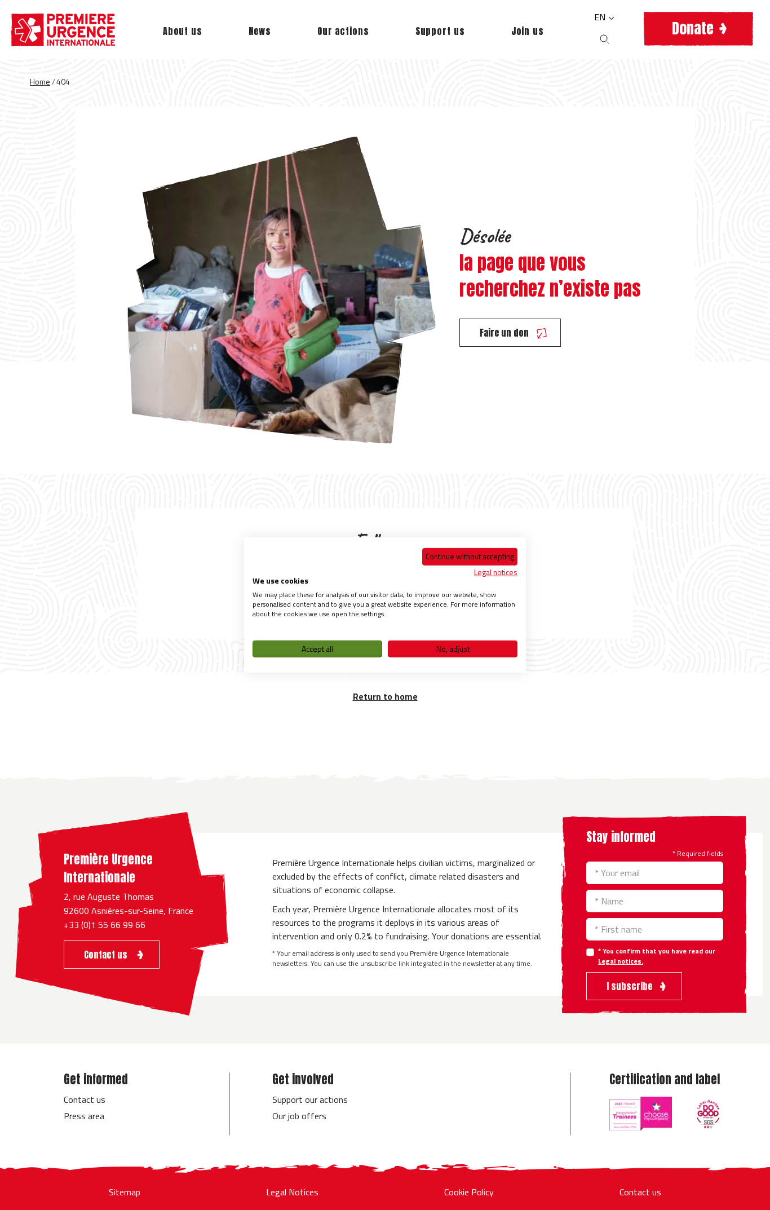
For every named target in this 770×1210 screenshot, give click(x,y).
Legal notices (495, 571)
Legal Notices (292, 1192)
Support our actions (310, 1099)
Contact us (84, 1099)
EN (601, 17)
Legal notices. (620, 961)
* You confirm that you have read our (656, 956)
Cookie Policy (469, 1192)
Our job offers (299, 1116)
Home (40, 81)
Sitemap (124, 1192)
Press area (84, 1116)
